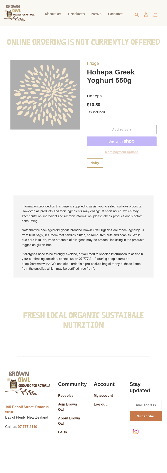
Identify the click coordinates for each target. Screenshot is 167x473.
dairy (95, 163)
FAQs (62, 431)
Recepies (65, 395)
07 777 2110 (27, 426)
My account (103, 395)
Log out (100, 404)
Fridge (93, 63)
